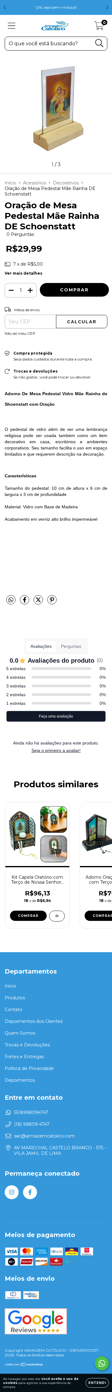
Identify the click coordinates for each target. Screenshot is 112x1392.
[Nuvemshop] (24, 1365)
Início (10, 183)
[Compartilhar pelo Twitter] (39, 602)
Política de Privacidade (29, 1068)
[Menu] (12, 26)
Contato (13, 1009)
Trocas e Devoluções (27, 1045)
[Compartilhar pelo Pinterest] (52, 602)
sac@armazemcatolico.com (44, 1136)
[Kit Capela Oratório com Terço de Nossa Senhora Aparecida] (57, 916)
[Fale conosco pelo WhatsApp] (102, 1363)
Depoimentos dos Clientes (34, 1021)
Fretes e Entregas (24, 1056)
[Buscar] (99, 43)
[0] (99, 27)
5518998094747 (31, 1112)
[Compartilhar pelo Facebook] (25, 602)
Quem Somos (20, 1033)
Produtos (15, 998)
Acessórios (34, 183)
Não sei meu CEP (20, 333)
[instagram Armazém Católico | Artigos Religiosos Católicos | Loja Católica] (12, 1192)
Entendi (97, 1383)
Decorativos (66, 183)
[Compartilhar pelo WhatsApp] (11, 600)
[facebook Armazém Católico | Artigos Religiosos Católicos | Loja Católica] (30, 1192)
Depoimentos (20, 1080)
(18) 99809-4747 (31, 1124)
